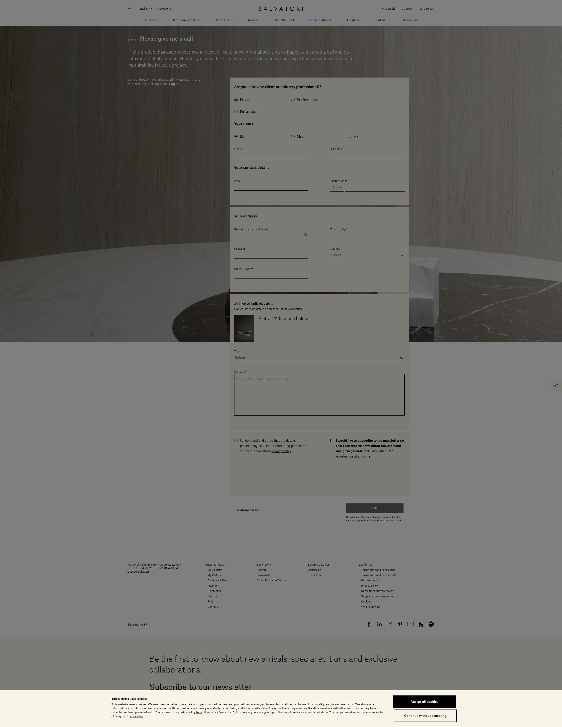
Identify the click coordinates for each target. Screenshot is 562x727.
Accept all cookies (424, 701)
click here (136, 716)
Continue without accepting (425, 715)
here (199, 712)
